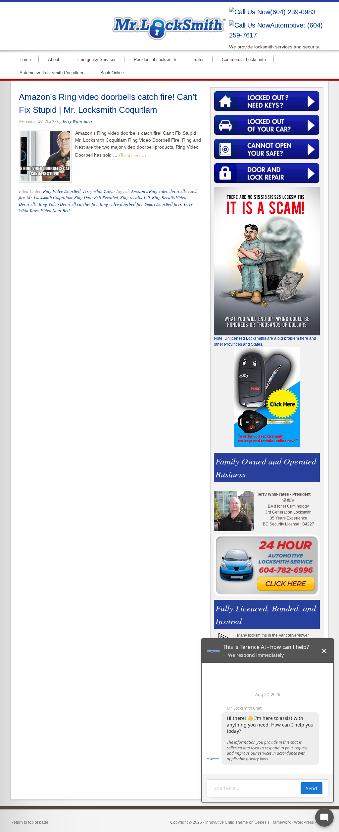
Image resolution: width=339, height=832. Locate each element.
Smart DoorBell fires (163, 204)
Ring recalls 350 (135, 197)
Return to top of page (29, 822)
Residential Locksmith (152, 59)
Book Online (112, 72)
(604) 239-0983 (292, 12)
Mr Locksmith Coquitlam (105, 22)
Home (22, 59)
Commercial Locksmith (241, 59)
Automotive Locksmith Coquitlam (48, 72)
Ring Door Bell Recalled (96, 197)
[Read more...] (132, 155)
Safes (196, 59)
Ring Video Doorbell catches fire (68, 204)
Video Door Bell (55, 210)
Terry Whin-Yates (77, 121)
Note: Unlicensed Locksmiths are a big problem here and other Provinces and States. (265, 341)
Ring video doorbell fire (121, 204)
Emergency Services (94, 59)
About (50, 59)
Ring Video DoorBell (62, 191)
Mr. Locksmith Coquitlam (49, 197)
